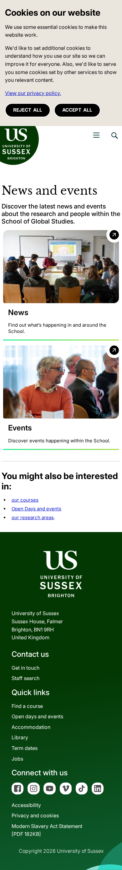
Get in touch (25, 668)
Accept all (77, 110)
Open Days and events (36, 509)
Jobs (17, 759)
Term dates (25, 748)
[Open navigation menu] (96, 135)
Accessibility (26, 805)
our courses (25, 500)
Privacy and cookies (35, 815)
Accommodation (31, 727)
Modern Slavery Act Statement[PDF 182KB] (47, 830)
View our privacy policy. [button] (33, 93)
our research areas (33, 517)
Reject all (27, 110)
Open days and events (37, 716)
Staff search (25, 678)
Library (20, 737)
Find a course (27, 706)
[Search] (114, 140)
